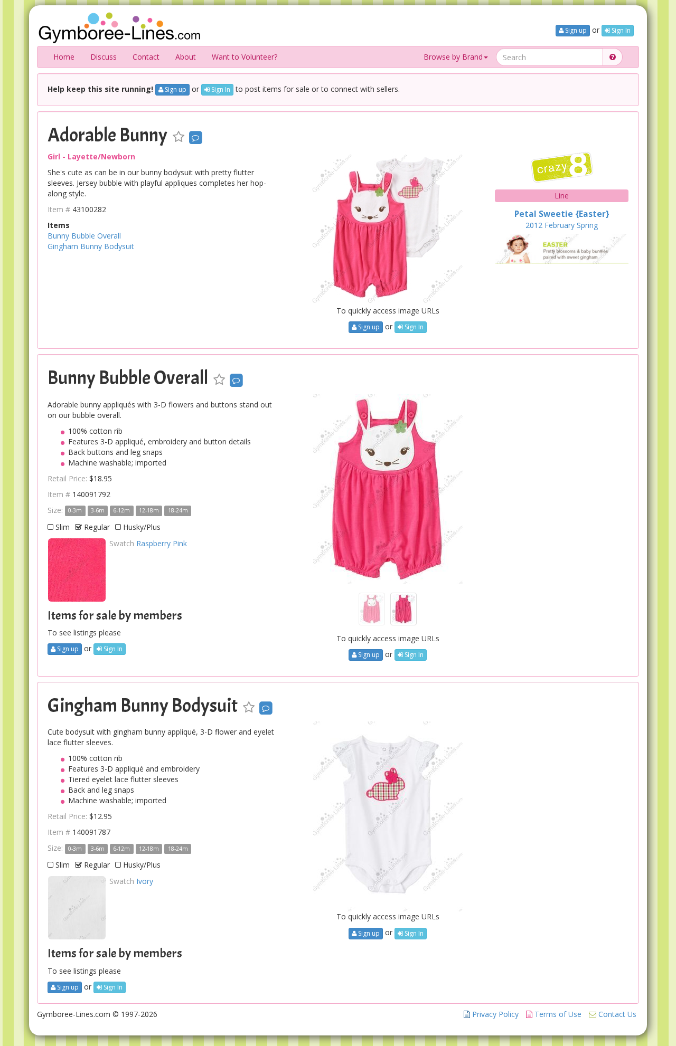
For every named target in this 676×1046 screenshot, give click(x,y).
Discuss (103, 57)
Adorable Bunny (107, 135)
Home (63, 57)
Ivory (144, 881)
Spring (587, 225)
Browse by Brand (453, 57)
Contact (146, 57)
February (559, 225)
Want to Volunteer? (244, 57)
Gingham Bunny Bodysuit (91, 246)
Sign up (575, 30)
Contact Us (616, 1014)
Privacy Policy (494, 1014)
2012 (533, 225)
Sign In (620, 30)
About (185, 57)
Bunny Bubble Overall (84, 236)
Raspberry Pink (161, 543)
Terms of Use (556, 1014)
